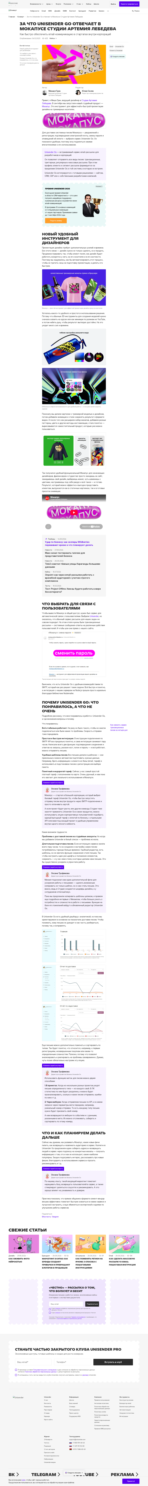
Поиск (136, 11)
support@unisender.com (77, 1439)
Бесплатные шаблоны (127, 1406)
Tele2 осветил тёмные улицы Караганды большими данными (72, 565)
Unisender (94, 616)
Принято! (131, 1481)
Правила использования (78, 1317)
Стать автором (49, 1449)
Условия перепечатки (51, 1456)
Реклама (122, 1474)
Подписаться (92, 1304)
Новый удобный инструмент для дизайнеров (29, 49)
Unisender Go (119, 46)
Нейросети (34, 11)
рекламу (86, 1375)
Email (44, 11)
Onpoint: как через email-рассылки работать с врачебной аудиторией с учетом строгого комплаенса (69, 578)
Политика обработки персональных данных (102, 1407)
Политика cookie (100, 1412)
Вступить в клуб (113, 1362)
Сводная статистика (127, 1413)
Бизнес (101, 11)
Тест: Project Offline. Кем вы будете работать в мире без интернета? (73, 590)
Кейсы (88, 4)
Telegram (55, 1217)
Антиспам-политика (101, 1403)
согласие (57, 1308)
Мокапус (46, 106)
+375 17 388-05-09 (79, 1449)
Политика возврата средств (101, 1416)
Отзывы (47, 1413)
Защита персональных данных (102, 1421)
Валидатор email (125, 1403)
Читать (46, 1443)
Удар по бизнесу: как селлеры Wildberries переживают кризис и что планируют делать (69, 543)
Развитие (92, 11)
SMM (65, 11)
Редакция (47, 1446)
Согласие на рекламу (101, 1425)
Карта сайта (48, 1419)
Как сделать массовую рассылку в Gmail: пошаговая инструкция (122, 1262)
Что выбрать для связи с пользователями (28, 54)
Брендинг (82, 11)
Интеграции (124, 1416)
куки (23, 1480)
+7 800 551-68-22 (78, 1443)
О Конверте (48, 1439)
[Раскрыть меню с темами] (108, 11)
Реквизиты (48, 1406)
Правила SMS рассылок (102, 1429)
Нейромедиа (48, 1459)
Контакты (47, 1403)
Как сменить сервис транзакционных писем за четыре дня (118, 727)
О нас (46, 1400)
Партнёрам (48, 1410)
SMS (50, 11)
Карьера (47, 1416)
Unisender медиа (50, 1462)
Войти (113, 4)
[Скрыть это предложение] (82, 1473)
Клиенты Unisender (116, 50)
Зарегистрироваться (129, 4)
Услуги (58, 4)
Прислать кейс (49, 1452)
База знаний (73, 1403)
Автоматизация (125, 1410)
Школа (96, 4)
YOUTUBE (83, 1474)
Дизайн (57, 11)
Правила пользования (101, 1400)
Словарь (72, 1406)
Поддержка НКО (75, 1416)
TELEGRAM (43, 1474)
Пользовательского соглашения (44, 1370)
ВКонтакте (46, 1217)
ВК (12, 1474)
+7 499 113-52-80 (78, 1446)
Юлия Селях (88, 91)
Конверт (20, 17)
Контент (72, 11)
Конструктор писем (126, 1400)
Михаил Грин (54, 91)
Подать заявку (56, 221)
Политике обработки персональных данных (41, 1372)
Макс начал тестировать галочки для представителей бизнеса (65, 554)
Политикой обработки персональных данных (69, 1318)
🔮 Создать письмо (117, 56)
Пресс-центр (73, 1413)
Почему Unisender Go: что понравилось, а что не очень (29, 59)
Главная (12, 17)
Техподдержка (74, 1410)
